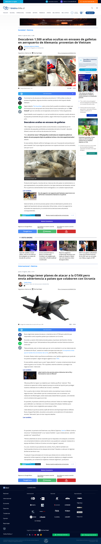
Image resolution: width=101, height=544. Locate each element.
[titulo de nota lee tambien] (37, 423)
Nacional (12, 12)
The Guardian (37, 106)
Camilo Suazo (27, 282)
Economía (28, 12)
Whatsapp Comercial (62, 534)
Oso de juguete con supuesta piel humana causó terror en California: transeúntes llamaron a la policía (56, 194)
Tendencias (42, 12)
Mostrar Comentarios (47, 221)
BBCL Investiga (56, 12)
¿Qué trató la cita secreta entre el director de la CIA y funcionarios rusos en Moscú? (55, 373)
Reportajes (6, 523)
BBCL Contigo (65, 12)
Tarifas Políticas (7, 534)
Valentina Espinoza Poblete (31, 46)
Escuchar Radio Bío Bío (88, 1)
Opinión (49, 12)
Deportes (35, 12)
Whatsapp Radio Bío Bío (90, 535)
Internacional (20, 12)
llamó (63, 430)
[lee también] (30, 196)
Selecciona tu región (11, 1)
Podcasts (5, 12)
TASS (57, 358)
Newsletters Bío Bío (53, 1)
